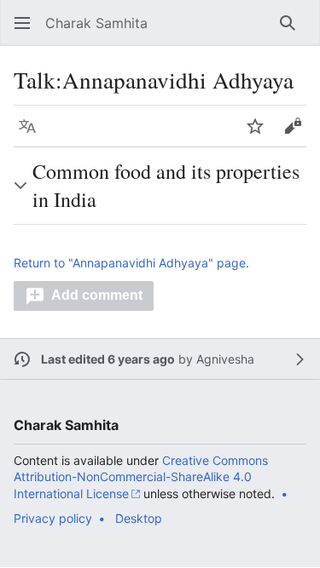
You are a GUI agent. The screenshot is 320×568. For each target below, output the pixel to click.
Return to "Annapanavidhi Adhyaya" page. (131, 262)
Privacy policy (53, 518)
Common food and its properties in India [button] (166, 185)
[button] (22, 23)
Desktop (138, 518)
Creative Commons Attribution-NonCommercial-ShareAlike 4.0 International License (141, 477)
